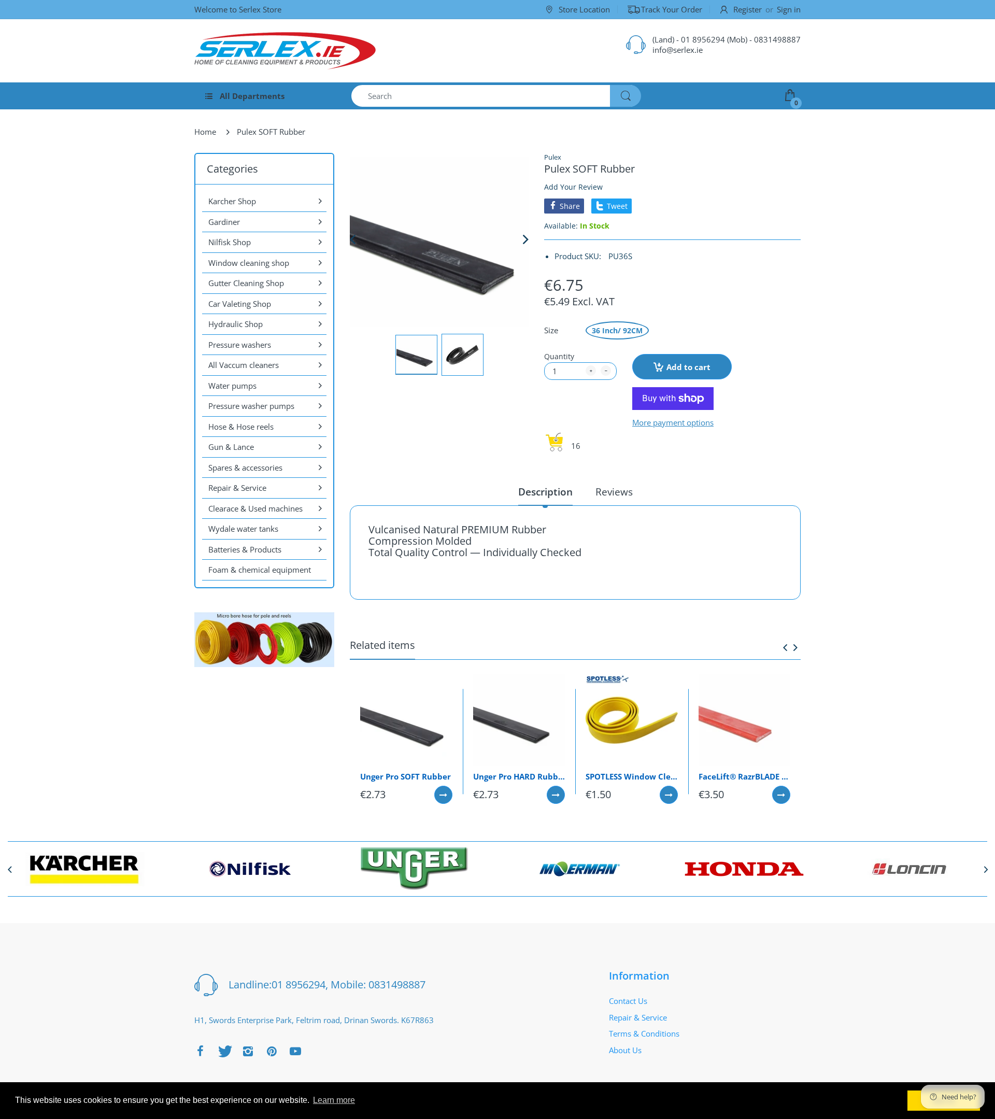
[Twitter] (224, 1051)
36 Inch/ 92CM (617, 330)
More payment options (673, 423)
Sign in (789, 9)
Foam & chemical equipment (259, 569)
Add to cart (688, 367)
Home (205, 131)
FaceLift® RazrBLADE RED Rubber (745, 776)
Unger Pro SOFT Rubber (405, 776)
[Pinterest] (271, 1051)
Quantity (559, 356)
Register (747, 9)
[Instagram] (247, 1051)
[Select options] (443, 795)
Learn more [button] (334, 1100)
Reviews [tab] (614, 492)
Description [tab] (545, 492)
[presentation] (785, 647)
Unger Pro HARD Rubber (519, 776)
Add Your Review (573, 187)
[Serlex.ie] (285, 50)
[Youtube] (295, 1051)
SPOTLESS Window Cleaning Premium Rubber (632, 776)
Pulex (552, 157)
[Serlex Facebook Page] (200, 1051)
